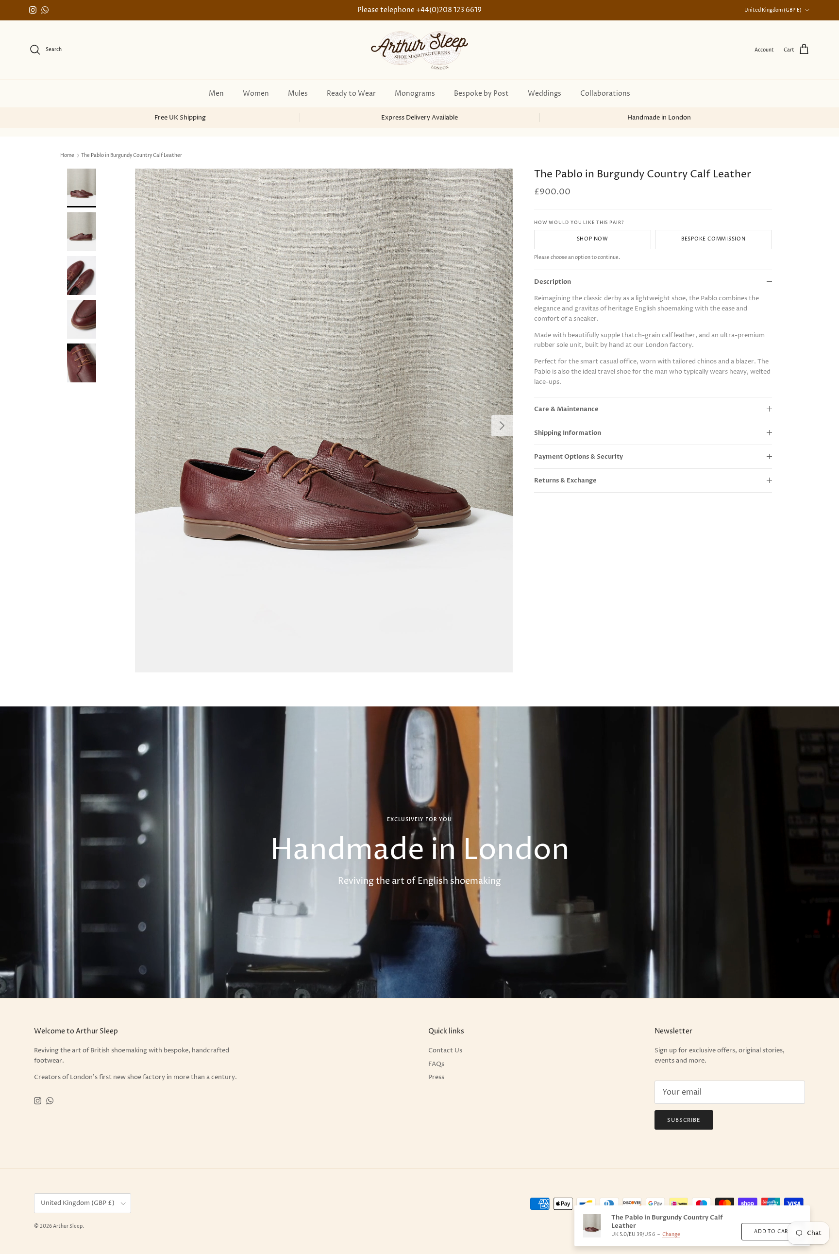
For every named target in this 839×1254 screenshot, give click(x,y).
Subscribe (684, 1120)
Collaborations (605, 93)
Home (67, 155)
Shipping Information (567, 433)
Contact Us (445, 1050)
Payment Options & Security (578, 456)
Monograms (415, 93)
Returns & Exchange (565, 480)
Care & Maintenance (566, 409)
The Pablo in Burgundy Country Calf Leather (131, 155)
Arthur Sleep (68, 1226)
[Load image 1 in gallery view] (324, 420)
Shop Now (592, 239)
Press (436, 1077)
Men (216, 93)
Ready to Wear (351, 93)
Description (552, 281)
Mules (298, 93)
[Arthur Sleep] (419, 49)
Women (256, 93)
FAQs (436, 1064)
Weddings (544, 93)
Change (671, 1234)
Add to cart (772, 1231)
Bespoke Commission (713, 239)
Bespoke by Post (481, 93)
